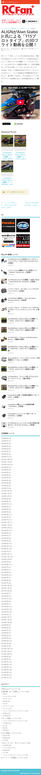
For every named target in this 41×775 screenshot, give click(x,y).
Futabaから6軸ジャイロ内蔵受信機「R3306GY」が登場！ (21, 405)
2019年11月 (5, 651)
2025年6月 (5, 475)
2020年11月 (5, 620)
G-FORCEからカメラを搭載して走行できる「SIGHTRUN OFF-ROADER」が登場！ (23, 280)
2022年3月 (5, 578)
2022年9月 (5, 562)
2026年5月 (5, 446)
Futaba (5, 701)
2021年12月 (5, 586)
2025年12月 (5, 459)
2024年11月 (5, 493)
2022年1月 (5, 583)
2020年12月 (5, 617)
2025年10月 (5, 464)
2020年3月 (5, 641)
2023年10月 (5, 528)
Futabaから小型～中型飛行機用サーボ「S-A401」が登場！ (24, 396)
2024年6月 (5, 507)
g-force (5, 735)
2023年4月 (5, 543)
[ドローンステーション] (8, 248)
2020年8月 (5, 628)
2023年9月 (5, 530)
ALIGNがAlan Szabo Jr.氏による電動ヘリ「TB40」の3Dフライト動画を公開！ (7, 158)
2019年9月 (5, 657)
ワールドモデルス (8, 696)
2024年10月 (5, 496)
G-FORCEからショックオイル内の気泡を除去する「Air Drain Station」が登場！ (23, 424)
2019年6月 (5, 664)
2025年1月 (5, 488)
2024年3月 (5, 514)
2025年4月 (5, 480)
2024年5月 (5, 509)
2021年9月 (5, 593)
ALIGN (25, 49)
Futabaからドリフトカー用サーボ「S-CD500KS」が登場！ (22, 415)
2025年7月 (5, 472)
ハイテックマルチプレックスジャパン (14, 711)
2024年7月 (5, 504)
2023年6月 (5, 538)
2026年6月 (5, 443)
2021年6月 (5, 601)
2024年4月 (5, 512)
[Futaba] (8, 232)
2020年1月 (5, 646)
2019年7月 (5, 662)
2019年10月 (5, 654)
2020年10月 (5, 622)
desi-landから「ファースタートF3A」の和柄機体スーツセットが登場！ (24, 359)
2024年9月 (5, 499)
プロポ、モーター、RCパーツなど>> (13, 743)
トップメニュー (12, 2)
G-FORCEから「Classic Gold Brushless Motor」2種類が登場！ (23, 338)
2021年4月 (5, 607)
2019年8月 (5, 659)
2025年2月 (5, 486)
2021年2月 (5, 612)
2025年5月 (5, 478)
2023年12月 (5, 522)
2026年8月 (5, 438)
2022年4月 (5, 575)
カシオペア (6, 699)
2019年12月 (5, 649)
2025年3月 (5, 483)
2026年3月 (5, 451)
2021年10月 (5, 591)
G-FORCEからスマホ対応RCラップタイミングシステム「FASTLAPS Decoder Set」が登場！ (23, 261)
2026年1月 (5, 457)
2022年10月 (5, 559)
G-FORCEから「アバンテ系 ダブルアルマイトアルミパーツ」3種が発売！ (23, 377)
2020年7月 (5, 630)
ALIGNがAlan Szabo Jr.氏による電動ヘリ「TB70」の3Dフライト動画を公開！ (20, 158)
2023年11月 (5, 525)
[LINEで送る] (18, 124)
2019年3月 (5, 672)
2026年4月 (5, 449)
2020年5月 (5, 636)
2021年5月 (5, 604)
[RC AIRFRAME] (23, 248)
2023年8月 (5, 533)
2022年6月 (5, 570)
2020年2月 (5, 643)
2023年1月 (5, 551)
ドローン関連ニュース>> (9, 718)
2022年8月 (5, 564)
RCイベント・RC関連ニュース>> (12, 758)
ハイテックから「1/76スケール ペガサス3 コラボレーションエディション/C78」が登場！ (23, 309)
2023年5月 (5, 541)
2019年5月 (5, 667)
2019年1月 (5, 678)
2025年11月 (5, 462)
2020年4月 (5, 638)
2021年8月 (5, 596)
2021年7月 (5, 599)
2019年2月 (5, 675)
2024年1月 (5, 520)
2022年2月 (5, 580)
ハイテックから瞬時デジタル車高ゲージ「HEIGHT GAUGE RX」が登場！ (22, 271)
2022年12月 (5, 554)
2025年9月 (5, 467)
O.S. (4, 704)
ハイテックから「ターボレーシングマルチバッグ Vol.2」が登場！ (23, 290)
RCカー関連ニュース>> (9, 733)
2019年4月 (5, 670)
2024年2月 (5, 517)
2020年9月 (5, 625)
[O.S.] (23, 232)
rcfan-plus (6, 49)
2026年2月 (5, 454)
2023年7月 (5, 535)
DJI (3, 728)
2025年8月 (5, 470)
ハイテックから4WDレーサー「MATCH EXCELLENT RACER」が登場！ (9, 205)
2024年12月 (5, 491)
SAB (4, 694)
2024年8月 (5, 501)
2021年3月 (5, 609)
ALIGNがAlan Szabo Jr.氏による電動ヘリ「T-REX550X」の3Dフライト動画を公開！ (7, 183)
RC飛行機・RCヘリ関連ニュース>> (13, 692)
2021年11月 (5, 588)
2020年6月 (5, 633)
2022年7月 (5, 567)
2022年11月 (5, 557)
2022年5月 (5, 572)
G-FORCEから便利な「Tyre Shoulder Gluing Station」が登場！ (22, 299)
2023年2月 (5, 549)
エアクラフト (7, 706)
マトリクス (6, 708)
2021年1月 (5, 614)
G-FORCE (5, 716)
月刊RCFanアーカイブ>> (9, 689)
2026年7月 (5, 441)
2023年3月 (5, 546)
